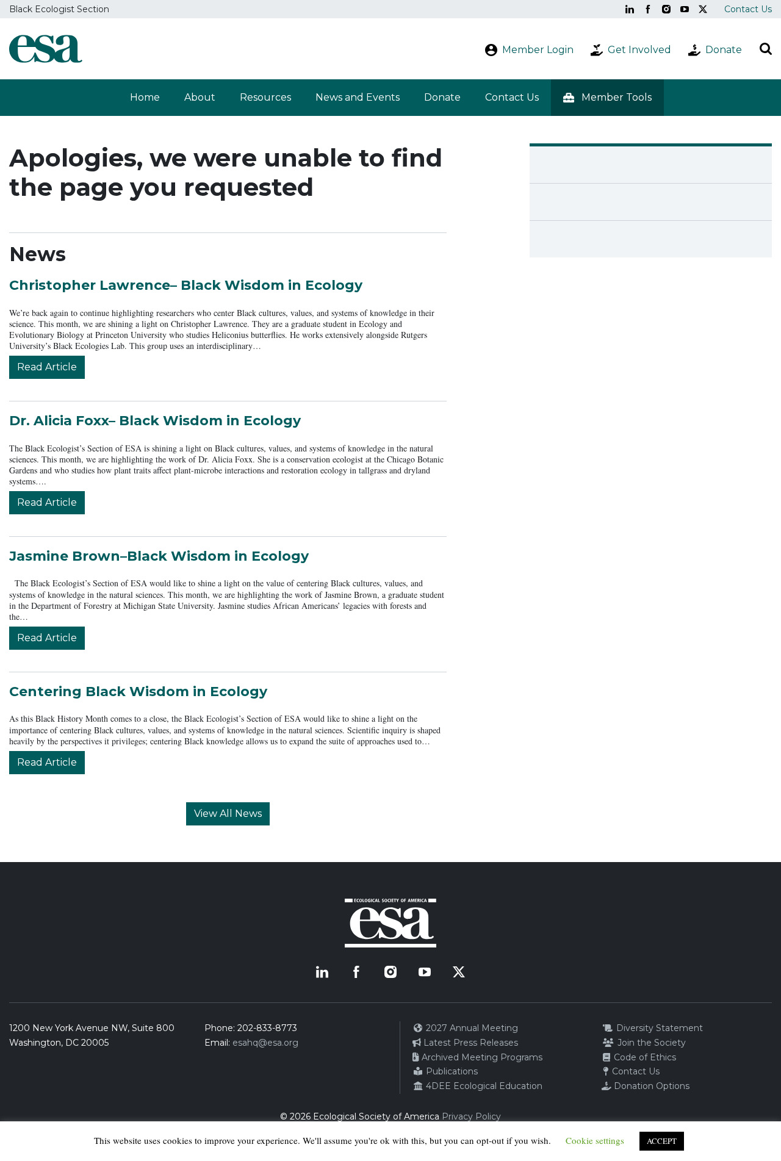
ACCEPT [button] (662, 1140)
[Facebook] (648, 9)
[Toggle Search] (766, 49)
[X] (703, 9)
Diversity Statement (658, 1028)
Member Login (538, 50)
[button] (607, 97)
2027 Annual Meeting (470, 1028)
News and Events (357, 97)
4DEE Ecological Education (482, 1085)
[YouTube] (684, 9)
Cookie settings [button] (595, 1140)
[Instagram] (666, 9)
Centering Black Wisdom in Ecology (138, 691)
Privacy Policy (471, 1116)
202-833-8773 (267, 1028)
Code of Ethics (643, 1057)
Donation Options (650, 1085)
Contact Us (748, 9)
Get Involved (639, 50)
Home (145, 97)
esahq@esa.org (265, 1042)
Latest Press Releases (469, 1042)
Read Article (47, 367)
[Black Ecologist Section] (45, 49)
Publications (450, 1071)
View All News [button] (228, 813)
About (199, 97)
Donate (442, 97)
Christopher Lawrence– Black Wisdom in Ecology (185, 285)
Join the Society (650, 1042)
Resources (265, 97)
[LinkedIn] (630, 9)
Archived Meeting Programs (480, 1057)
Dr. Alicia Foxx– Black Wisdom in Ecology (155, 420)
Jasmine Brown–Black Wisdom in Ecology (159, 556)
